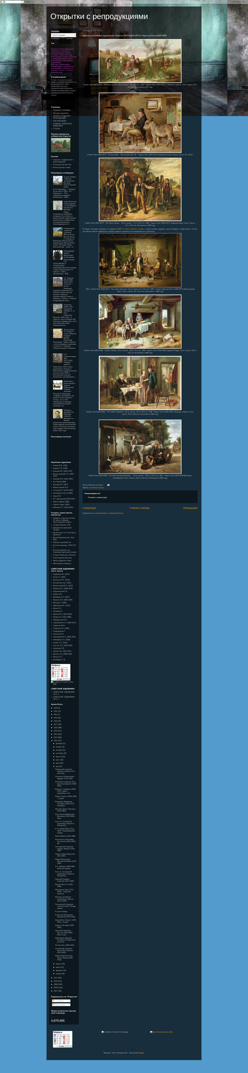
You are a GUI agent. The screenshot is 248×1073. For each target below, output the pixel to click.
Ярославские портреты (62, 563)
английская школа (97, 488)
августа (59, 757)
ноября (59, 747)
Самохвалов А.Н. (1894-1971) (64, 623)
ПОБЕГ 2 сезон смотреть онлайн (130, 229)
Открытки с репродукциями (99, 16)
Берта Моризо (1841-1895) (65, 836)
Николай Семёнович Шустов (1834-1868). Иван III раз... (64, 933)
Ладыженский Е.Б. (60, 591)
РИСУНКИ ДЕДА (59, 121)
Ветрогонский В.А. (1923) (63, 586)
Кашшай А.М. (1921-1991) (63, 479)
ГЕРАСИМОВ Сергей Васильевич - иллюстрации (69, 254)
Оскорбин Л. (58, 611)
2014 (56, 734)
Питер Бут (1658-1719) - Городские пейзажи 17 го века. (69, 309)
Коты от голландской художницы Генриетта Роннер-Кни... (64, 823)
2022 (56, 711)
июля (58, 760)
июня (58, 763)
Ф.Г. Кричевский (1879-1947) (64, 499)
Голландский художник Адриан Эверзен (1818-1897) (65, 849)
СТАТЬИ (56, 129)
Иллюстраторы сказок (61, 167)
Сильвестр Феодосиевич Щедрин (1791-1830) (65, 778)
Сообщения (59, 1001)
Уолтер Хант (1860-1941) (64, 945)
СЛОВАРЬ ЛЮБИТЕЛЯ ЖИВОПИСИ (62, 125)
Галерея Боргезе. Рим (61, 525)
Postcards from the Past (62, 165)
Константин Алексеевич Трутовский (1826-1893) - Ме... (65, 841)
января (59, 974)
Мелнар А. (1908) (60, 603)
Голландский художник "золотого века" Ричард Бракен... (65, 906)
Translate (68, 38)
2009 (56, 984)
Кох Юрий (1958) (59, 482)
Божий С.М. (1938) (60, 468)
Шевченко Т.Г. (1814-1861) (63, 507)
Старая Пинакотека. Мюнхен (64, 555)
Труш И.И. (57, 496)
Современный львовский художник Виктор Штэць (69, 231)
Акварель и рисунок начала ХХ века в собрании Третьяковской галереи (64, 520)
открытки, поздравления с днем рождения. (63, 161)
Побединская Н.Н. (60, 620)
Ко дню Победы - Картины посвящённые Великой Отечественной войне (70, 182)
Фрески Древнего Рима (62, 561)
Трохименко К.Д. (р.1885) (63, 493)
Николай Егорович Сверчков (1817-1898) (64, 880)
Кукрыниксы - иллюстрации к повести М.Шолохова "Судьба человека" (69, 386)
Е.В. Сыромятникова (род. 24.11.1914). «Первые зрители (70, 359)
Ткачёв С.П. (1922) (60, 643)
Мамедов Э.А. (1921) (61, 597)
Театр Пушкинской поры (62, 558)
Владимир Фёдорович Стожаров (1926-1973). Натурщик (65, 804)
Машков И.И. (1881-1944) (62, 600)
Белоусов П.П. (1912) (61, 580)
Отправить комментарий (97, 497)
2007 (56, 991)
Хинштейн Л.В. (59, 648)
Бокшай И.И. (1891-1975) (62, 471)
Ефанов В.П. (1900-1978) (62, 588)
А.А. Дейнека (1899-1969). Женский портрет (65, 868)
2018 (56, 721)
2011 (56, 978)
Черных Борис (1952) (61, 504)
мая (57, 766)
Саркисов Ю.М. (59, 625)
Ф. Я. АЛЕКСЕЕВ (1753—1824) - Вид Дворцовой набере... (65, 831)
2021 (56, 714)
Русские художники (60, 113)
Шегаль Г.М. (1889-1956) (62, 654)
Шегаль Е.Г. (57, 657)
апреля (59, 964)
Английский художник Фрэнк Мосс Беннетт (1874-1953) (64, 950)
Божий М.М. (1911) (60, 465)
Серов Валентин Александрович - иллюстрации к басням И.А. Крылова (70, 206)
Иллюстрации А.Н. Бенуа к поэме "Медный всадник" (70, 333)
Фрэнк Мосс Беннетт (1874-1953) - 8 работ (66, 921)
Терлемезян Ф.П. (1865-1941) (64, 637)
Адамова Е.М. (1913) (61, 574)
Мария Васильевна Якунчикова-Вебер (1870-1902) (66, 861)
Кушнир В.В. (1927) (60, 484)
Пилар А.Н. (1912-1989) (62, 617)
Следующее (89, 508)
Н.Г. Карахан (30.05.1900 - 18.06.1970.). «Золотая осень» (68, 282)
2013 (56, 737)
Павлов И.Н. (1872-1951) (62, 614)
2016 (56, 728)
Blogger (141, 1053)
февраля (59, 970)
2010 (56, 981)
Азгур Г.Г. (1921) (59, 577)
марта (58, 967)
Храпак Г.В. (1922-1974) (62, 651)
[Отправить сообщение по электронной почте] (108, 485)
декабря (59, 743)
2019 (56, 718)
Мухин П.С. (57, 608)
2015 (56, 731)
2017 (56, 724)
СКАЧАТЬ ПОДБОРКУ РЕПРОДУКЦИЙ (62, 117)
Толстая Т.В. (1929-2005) (62, 645)
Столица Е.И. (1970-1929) (63, 490)
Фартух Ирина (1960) (61, 502)
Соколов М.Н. (58, 634)
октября (59, 750)
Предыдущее (190, 508)
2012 (56, 741)
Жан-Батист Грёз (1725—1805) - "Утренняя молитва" (65, 892)
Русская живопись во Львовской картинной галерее (64, 551)
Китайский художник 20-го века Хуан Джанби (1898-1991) (66, 784)
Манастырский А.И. (60, 487)
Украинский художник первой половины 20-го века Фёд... (65, 771)
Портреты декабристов (62, 542)
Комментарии (59, 1005)
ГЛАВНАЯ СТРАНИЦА (62, 110)
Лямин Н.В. (57, 594)
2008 (56, 988)
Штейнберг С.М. (59, 660)
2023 (56, 708)
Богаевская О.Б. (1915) (62, 583)
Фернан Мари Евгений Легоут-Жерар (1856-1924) (64, 958)
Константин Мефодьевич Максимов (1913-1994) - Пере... (65, 816)
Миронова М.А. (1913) (61, 605)
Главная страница (139, 508)
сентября (59, 753)
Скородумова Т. (59, 631)
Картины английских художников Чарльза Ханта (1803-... (64, 899)
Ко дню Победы (61, 911)
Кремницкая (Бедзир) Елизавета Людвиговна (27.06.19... (65, 940)
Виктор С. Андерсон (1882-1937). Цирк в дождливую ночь (65, 791)
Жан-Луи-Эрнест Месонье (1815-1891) (65, 810)
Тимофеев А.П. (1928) (61, 640)
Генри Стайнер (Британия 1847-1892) (65, 855)
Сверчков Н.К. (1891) (61, 628)
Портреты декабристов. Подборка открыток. (69, 413)
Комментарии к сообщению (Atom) (109, 513)
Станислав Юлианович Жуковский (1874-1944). (65, 916)
